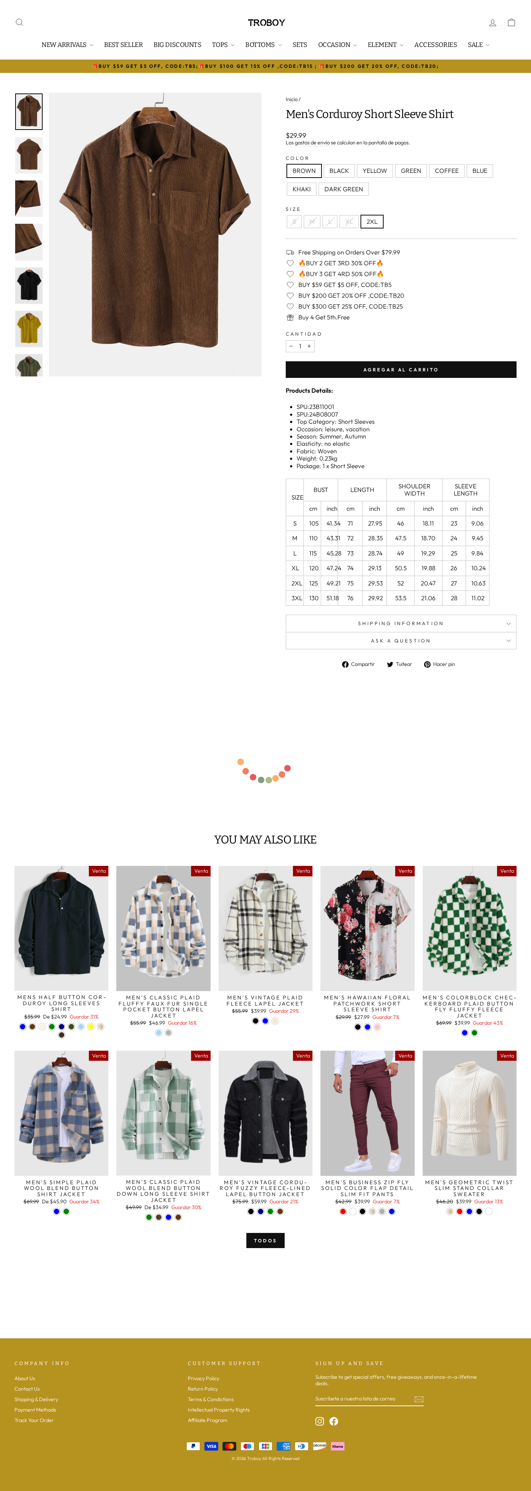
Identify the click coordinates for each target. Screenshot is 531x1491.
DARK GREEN (343, 189)
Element (383, 45)
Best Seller (123, 45)
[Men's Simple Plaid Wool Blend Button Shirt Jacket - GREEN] (66, 1211)
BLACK (339, 170)
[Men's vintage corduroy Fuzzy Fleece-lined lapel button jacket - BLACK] (250, 1211)
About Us (24, 1378)
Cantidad (304, 334)
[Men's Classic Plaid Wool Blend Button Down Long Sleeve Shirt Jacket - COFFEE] (178, 1217)
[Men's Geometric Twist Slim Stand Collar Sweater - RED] (459, 1211)
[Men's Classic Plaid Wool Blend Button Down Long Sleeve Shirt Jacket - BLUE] (168, 1217)
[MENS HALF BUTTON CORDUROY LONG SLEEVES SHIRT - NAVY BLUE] (61, 1026)
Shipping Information (401, 623)
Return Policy (203, 1389)
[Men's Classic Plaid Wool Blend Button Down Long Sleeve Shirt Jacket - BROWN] (158, 1217)
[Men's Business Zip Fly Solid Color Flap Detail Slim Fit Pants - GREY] (382, 1211)
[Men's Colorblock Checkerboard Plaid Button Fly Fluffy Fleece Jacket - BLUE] (464, 1032)
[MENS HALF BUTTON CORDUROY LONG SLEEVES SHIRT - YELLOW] (90, 1026)
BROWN (304, 170)
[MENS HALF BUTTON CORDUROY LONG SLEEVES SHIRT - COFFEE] (32, 1026)
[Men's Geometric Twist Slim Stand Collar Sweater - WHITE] (488, 1211)
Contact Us (27, 1389)
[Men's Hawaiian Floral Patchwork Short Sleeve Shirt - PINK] (377, 1027)
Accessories (435, 45)
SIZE (293, 209)
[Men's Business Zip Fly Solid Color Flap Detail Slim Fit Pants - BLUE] (391, 1211)
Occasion (334, 45)
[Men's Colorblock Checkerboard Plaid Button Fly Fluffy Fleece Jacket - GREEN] (474, 1032)
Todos (265, 1240)
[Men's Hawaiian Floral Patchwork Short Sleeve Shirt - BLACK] (357, 1027)
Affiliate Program (207, 1420)
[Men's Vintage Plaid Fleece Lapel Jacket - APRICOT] (275, 1020)
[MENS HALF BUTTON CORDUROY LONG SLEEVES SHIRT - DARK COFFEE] (61, 1035)
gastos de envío (312, 143)
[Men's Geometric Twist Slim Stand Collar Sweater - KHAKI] (449, 1211)
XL (349, 221)
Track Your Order (34, 1420)
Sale (476, 45)
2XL (372, 221)
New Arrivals (65, 45)
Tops (220, 45)
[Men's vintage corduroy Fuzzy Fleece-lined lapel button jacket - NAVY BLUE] (260, 1211)
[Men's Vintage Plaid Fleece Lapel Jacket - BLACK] (255, 1020)
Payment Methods (35, 1410)
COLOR (298, 158)
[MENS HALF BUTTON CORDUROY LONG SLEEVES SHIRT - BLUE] (22, 1026)
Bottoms (260, 45)
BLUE (479, 170)
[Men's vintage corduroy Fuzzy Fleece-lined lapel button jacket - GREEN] (270, 1211)
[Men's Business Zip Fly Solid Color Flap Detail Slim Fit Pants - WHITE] (352, 1211)
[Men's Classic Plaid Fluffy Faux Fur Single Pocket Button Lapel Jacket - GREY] (168, 1032)
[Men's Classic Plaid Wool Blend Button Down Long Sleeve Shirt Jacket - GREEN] (149, 1217)
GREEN (411, 170)
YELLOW (375, 170)
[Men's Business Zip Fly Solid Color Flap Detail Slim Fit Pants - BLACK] (362, 1211)
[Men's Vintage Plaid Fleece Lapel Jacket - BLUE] (265, 1020)
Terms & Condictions (211, 1399)
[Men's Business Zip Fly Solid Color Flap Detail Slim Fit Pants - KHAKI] (372, 1211)
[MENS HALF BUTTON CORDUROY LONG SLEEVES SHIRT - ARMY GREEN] (71, 1026)
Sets (300, 45)
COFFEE (447, 170)
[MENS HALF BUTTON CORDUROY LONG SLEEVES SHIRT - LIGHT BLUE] (81, 1026)
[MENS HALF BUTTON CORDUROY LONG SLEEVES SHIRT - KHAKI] (100, 1026)
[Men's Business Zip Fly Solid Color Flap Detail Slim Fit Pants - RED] (343, 1211)
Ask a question (401, 640)
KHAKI (302, 189)
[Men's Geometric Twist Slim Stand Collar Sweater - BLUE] (469, 1211)
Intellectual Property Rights (219, 1410)
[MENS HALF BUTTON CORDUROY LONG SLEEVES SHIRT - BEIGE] (42, 1026)
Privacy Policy (203, 1378)
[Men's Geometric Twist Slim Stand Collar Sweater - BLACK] (479, 1211)
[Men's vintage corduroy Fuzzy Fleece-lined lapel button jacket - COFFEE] (280, 1211)
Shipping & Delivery (36, 1399)
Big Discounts (177, 45)
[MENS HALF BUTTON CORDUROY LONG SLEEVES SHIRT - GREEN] (51, 1026)
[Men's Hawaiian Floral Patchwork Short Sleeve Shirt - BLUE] (367, 1027)
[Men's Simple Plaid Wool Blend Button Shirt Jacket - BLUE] (56, 1211)
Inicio (292, 99)
